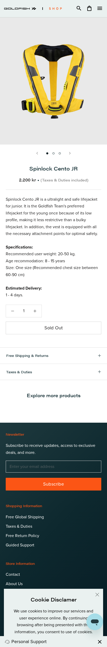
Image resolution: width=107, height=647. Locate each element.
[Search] (79, 8)
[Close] (97, 595)
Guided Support (20, 545)
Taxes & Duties (19, 371)
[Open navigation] (100, 8)
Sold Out (53, 328)
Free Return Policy (22, 535)
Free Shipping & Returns (27, 355)
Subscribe (53, 484)
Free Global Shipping (25, 517)
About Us (14, 583)
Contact (13, 574)
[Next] (70, 153)
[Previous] (37, 153)
